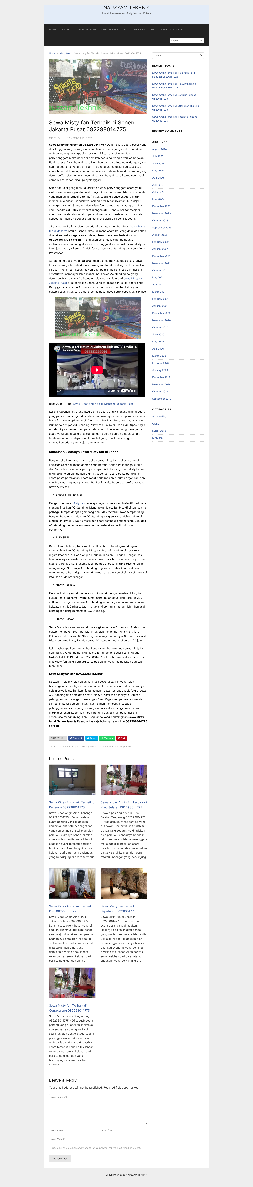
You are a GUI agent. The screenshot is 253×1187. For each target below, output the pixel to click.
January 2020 (160, 370)
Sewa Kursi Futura (114, 29)
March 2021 (159, 291)
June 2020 (158, 334)
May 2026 (158, 170)
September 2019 (161, 398)
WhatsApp (108, 738)
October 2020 (160, 327)
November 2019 (161, 384)
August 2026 (159, 149)
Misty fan (65, 53)
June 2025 (158, 191)
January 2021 (160, 305)
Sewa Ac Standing (173, 29)
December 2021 (161, 256)
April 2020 (158, 348)
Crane (155, 423)
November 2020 (161, 320)
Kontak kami (87, 29)
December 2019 (161, 377)
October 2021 (160, 270)
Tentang (68, 29)
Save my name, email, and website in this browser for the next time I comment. (96, 1147)
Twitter (92, 738)
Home (53, 29)
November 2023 (161, 213)
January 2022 (160, 248)
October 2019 (160, 391)
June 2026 (158, 163)
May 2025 (158, 199)
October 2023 (160, 220)
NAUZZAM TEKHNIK (126, 8)
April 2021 (158, 284)
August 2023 (159, 234)
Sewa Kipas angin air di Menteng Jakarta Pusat (104, 403)
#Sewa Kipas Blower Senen (78, 746)
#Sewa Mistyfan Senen (115, 746)
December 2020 (161, 313)
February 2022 (160, 241)
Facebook (77, 738)
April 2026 (158, 177)
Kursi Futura (159, 430)
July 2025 (158, 184)
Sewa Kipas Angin (144, 29)
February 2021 (160, 298)
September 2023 (161, 227)
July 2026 (158, 156)
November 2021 (161, 263)
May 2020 (158, 341)
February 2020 (160, 363)
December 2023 (161, 206)
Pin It (122, 738)
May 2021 (157, 277)
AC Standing (159, 416)
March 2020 (159, 355)
